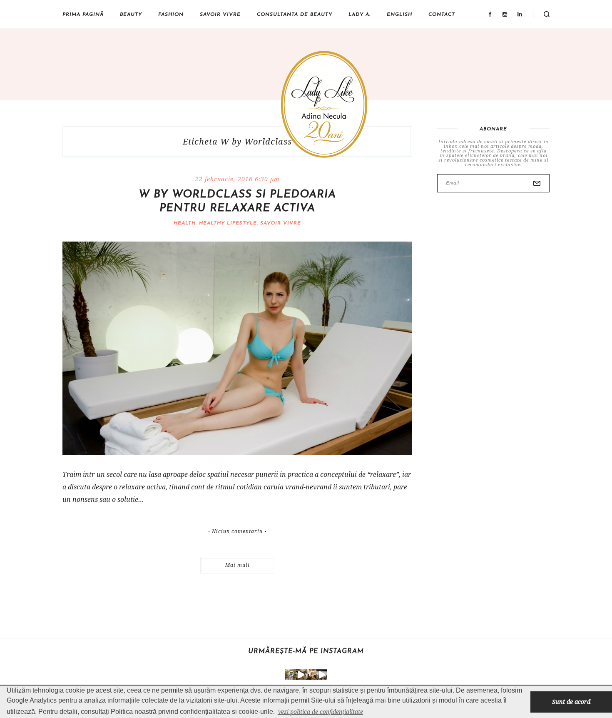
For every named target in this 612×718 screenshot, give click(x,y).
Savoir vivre (220, 14)
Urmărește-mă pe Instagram (306, 651)
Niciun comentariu (237, 531)
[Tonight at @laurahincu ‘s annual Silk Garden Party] (290, 674)
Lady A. (359, 14)
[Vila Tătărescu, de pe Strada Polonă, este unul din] (321, 674)
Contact (441, 14)
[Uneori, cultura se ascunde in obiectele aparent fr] (311, 674)
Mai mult (237, 564)
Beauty (131, 14)
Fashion (171, 14)
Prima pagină (83, 14)
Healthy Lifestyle (228, 223)
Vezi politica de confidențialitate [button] (320, 712)
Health (185, 223)
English (399, 14)
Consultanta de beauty (294, 14)
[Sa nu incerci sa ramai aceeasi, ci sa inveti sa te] (301, 674)
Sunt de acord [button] (571, 702)
